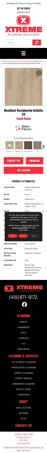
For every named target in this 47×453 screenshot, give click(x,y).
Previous (4, 145)
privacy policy (27, 225)
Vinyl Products (28, 61)
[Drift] (37, 145)
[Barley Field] (19, 145)
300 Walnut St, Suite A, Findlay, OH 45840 (23, 3)
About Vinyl (18, 61)
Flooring (11, 61)
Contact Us (13, 160)
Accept (12, 236)
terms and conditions (20, 228)
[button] (36, 42)
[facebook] (24, 304)
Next (43, 145)
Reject (23, 236)
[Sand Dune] (9, 145)
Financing (34, 160)
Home (5, 61)
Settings (34, 236)
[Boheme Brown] (28, 145)
